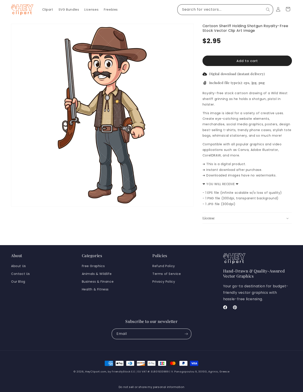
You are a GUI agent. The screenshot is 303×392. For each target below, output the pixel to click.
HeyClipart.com (95, 371)
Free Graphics (93, 266)
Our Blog (18, 281)
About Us (18, 266)
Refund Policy (163, 266)
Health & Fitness (95, 289)
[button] (247, 218)
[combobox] (225, 10)
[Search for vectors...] (268, 9)
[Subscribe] (186, 333)
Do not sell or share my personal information (151, 387)
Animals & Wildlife (97, 274)
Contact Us (20, 274)
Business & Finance (98, 281)
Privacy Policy (163, 281)
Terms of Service (166, 274)
